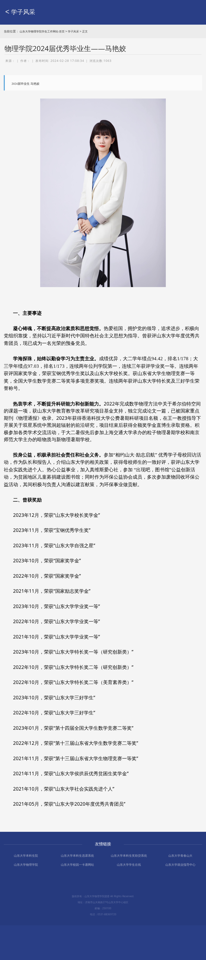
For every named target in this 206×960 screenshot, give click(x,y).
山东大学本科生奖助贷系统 (129, 855)
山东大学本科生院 (26, 855)
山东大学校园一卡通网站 (77, 864)
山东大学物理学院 (26, 864)
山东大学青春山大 (180, 855)
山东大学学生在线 (129, 864)
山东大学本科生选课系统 (77, 855)
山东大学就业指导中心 (180, 864)
